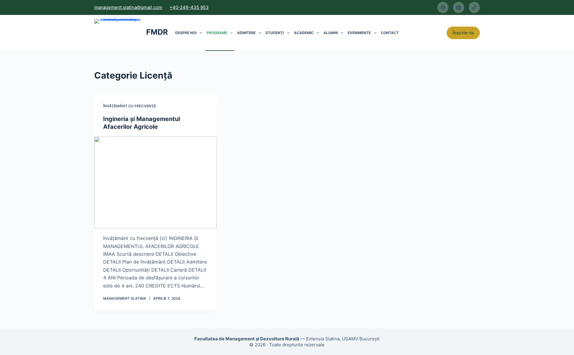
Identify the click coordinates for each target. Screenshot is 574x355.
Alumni (330, 32)
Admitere (246, 32)
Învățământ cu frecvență (129, 106)
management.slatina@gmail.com (128, 7)
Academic (304, 32)
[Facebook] (443, 7)
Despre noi (185, 32)
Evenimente (359, 32)
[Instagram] (458, 7)
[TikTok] (474, 7)
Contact (390, 32)
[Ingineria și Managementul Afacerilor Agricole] (155, 183)
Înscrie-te (463, 33)
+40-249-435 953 (189, 7)
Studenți (274, 32)
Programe (217, 32)
